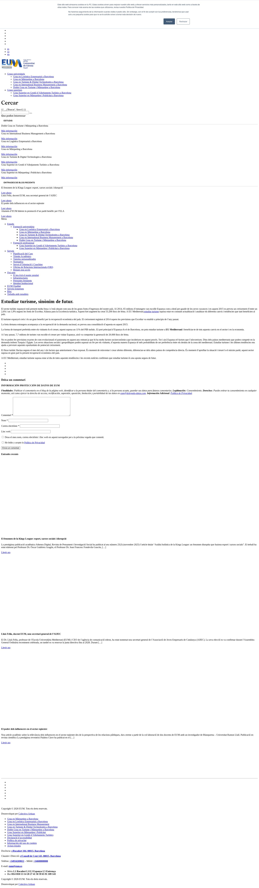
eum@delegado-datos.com (133, 393)
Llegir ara (5, 552)
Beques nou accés (21, 270)
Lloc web (5, 431)
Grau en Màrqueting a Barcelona (28, 79)
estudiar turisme (151, 311)
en (8, 54)
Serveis (10, 251)
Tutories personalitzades (24, 259)
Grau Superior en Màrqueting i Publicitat (26, 832)
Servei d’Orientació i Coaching (28, 264)
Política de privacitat (16, 840)
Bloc (9, 291)
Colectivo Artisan (26, 813)
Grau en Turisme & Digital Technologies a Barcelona (38, 82)
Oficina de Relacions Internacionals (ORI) (33, 267)
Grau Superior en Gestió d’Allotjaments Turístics (30, 835)
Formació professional (23, 243)
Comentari (7, 415)
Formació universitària (23, 226)
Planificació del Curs (23, 253)
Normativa (18, 261)
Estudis (10, 224)
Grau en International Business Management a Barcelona (40, 84)
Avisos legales (14, 846)
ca (8, 51)
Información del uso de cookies (22, 843)
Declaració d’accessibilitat (19, 837)
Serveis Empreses (15, 288)
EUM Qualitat (14, 286)
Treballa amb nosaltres (17, 294)
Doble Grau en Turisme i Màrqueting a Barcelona (36, 87)
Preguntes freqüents (22, 280)
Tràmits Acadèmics (22, 256)
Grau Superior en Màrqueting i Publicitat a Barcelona (38, 95)
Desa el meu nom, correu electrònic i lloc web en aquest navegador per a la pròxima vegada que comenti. (54, 437)
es (8, 49)
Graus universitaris (16, 74)
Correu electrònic (10, 426)
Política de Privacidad (181, 393)
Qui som (11, 272)
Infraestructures (20, 278)
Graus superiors (14, 90)
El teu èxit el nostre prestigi (26, 275)
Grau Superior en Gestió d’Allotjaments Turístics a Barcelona (42, 92)
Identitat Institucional (23, 283)
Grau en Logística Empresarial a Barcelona (33, 76)
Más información (9, 131)
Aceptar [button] (169, 21)
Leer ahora (6, 192)
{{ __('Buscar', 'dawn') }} (13, 109)
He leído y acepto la (24, 442)
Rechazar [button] (183, 21)
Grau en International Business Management (28, 824)
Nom (4, 420)
